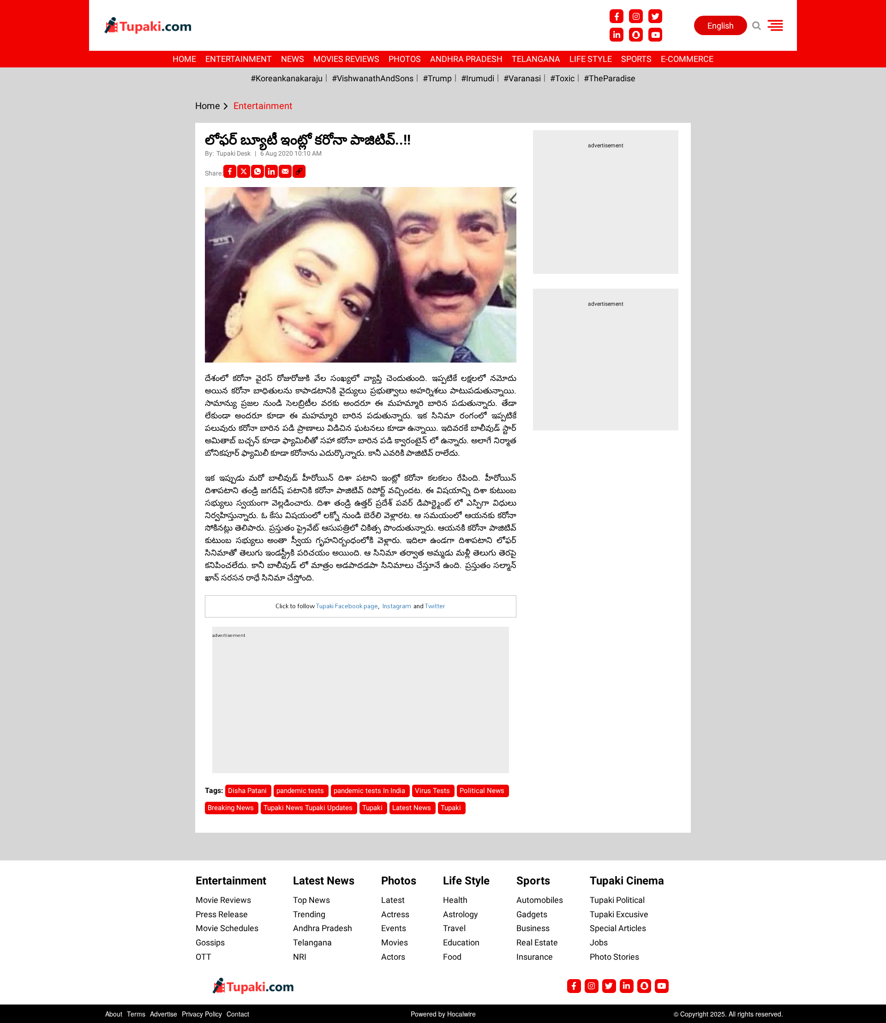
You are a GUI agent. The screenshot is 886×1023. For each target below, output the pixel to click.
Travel (454, 928)
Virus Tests (433, 791)
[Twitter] (244, 171)
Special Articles (618, 928)
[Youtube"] (655, 35)
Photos (405, 59)
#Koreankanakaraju (287, 78)
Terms (136, 1013)
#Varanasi (522, 78)
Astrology (460, 914)
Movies (394, 942)
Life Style (590, 59)
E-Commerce (687, 59)
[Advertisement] (41, 352)
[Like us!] (616, 16)
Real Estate (537, 942)
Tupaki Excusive (619, 914)
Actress (395, 914)
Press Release (222, 914)
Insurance (534, 957)
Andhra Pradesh (466, 59)
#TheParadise (609, 78)
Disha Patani (248, 791)
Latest (393, 900)
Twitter (435, 605)
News (292, 59)
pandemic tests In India (370, 791)
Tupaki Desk (234, 153)
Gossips (210, 942)
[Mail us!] (662, 986)
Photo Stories (614, 957)
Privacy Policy (202, 1013)
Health (455, 900)
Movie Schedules (227, 928)
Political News (483, 791)
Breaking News (232, 808)
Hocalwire (461, 1013)
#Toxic (562, 78)
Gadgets (531, 914)
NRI (299, 957)
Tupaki (373, 808)
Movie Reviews (223, 900)
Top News (311, 900)
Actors (393, 957)
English (720, 25)
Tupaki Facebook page (347, 605)
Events (393, 928)
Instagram (396, 605)
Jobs (599, 942)
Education (461, 942)
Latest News (412, 808)
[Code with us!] (636, 35)
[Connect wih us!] (616, 35)
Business (533, 928)
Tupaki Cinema (627, 880)
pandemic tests (301, 791)
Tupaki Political (617, 900)
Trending (309, 914)
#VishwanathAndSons (372, 78)
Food (452, 957)
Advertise (163, 1013)
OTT (203, 957)
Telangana (536, 59)
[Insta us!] (636, 16)
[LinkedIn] (271, 171)
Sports (636, 59)
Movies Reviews (346, 59)
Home (184, 59)
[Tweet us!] (655, 16)
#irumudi (477, 78)
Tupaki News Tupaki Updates (308, 808)
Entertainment (238, 59)
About (113, 1013)
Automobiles (539, 900)
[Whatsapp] (257, 171)
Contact (238, 1013)
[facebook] (230, 171)
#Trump (437, 78)
